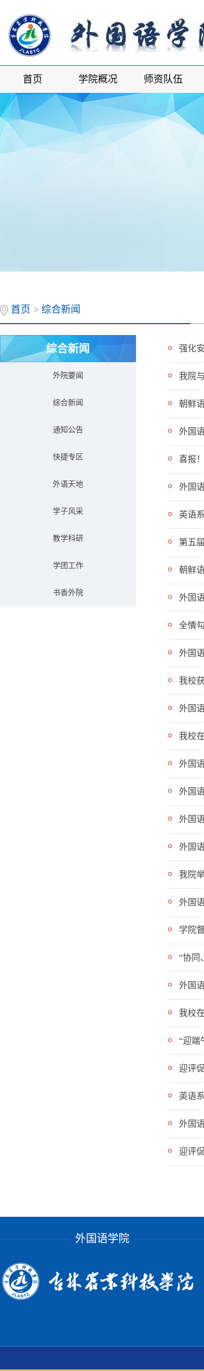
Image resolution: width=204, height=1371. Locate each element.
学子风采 (68, 511)
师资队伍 (163, 79)
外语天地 (68, 484)
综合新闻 (61, 309)
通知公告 (68, 430)
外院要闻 (68, 375)
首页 (32, 79)
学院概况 (98, 79)
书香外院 (68, 593)
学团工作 (68, 565)
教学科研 (68, 538)
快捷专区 (68, 457)
